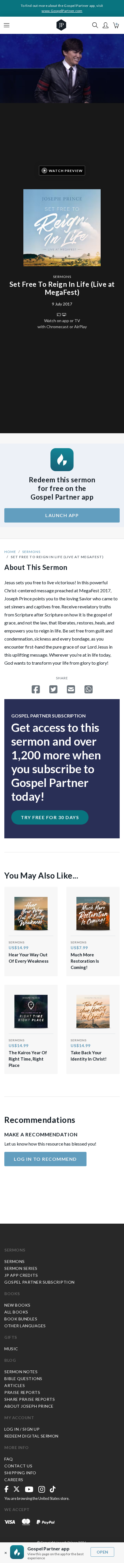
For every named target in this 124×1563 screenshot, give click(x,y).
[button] (105, 25)
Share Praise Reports (29, 1399)
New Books (17, 1305)
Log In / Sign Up (22, 1429)
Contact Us (18, 1465)
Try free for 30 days (50, 817)
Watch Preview (66, 171)
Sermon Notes (20, 1371)
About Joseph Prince (29, 1406)
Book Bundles (20, 1318)
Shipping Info (20, 1472)
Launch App (62, 515)
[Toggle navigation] (7, 25)
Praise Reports (22, 1392)
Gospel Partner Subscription (39, 1282)
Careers (13, 1479)
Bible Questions (23, 1378)
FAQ (8, 1458)
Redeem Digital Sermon (31, 1436)
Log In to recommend (45, 1159)
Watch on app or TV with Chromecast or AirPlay (62, 323)
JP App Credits (21, 1275)
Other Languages (25, 1325)
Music (11, 1348)
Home (10, 552)
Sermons (62, 276)
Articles (14, 1385)
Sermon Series (20, 1268)
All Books (16, 1311)
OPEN (102, 1552)
